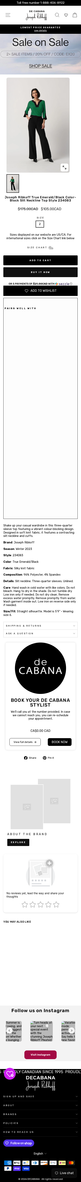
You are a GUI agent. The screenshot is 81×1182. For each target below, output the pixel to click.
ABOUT (9, 1105)
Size (40, 217)
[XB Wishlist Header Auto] (66, 15)
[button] (40, 284)
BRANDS (10, 1114)
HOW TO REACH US (18, 1132)
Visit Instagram (40, 1054)
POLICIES (10, 1123)
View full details (23, 742)
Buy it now (40, 272)
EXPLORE (18, 842)
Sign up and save (19, 1096)
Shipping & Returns (24, 625)
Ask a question (20, 633)
